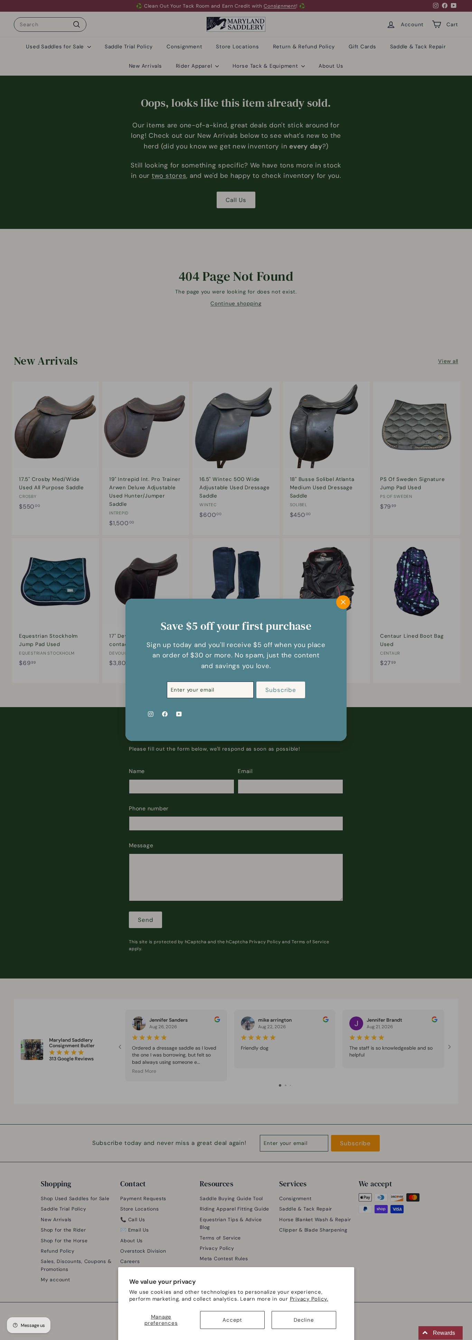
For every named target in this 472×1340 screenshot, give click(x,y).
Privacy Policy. (309, 1298)
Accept (232, 1320)
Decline (304, 1320)
